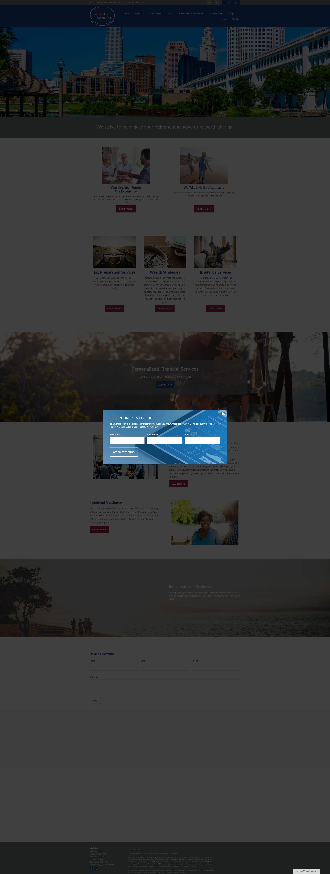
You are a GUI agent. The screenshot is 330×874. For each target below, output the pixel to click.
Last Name (152, 434)
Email (188, 434)
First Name (115, 434)
